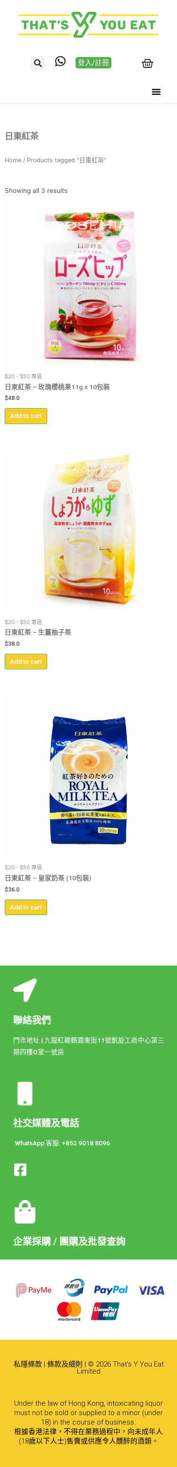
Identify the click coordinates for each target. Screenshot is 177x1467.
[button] (38, 63)
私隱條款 (28, 1364)
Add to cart (26, 415)
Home (13, 160)
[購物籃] (147, 63)
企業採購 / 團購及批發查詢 (69, 1241)
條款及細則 (65, 1364)
